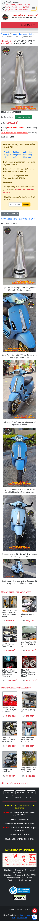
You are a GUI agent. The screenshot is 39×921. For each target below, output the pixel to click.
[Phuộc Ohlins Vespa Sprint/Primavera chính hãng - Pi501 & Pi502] (9, 602)
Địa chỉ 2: (6, 828)
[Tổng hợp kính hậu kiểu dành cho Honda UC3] (29, 728)
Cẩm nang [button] (29, 797)
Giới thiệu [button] (20, 792)
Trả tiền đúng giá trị (7, 154)
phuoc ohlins (22, 917)
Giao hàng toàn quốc (17, 154)
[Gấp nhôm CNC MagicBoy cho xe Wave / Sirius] (9, 728)
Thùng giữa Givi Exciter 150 (8, 770)
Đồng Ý (26, 204)
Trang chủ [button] (9, 792)
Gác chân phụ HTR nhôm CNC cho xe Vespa (28, 644)
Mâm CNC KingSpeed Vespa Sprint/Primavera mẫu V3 (28, 673)
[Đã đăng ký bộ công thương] (19, 890)
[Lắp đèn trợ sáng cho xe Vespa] (9, 634)
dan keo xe (21, 915)
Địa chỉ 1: (6, 812)
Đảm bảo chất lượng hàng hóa (27, 154)
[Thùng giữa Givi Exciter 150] (9, 759)
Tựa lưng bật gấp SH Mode (28, 711)
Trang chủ (5, 34)
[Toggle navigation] (34, 8)
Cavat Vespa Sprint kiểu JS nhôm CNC (18, 219)
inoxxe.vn (26, 909)
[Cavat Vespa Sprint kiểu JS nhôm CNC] (19, 78)
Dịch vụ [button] (31, 792)
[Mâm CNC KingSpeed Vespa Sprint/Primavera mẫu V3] (29, 662)
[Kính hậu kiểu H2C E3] (29, 604)
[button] (4, 78)
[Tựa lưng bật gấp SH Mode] (29, 700)
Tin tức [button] (8, 797)
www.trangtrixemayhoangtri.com (14, 132)
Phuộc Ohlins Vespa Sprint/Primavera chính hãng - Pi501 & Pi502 (9, 613)
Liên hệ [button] (18, 797)
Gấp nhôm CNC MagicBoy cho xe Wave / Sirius (8, 740)
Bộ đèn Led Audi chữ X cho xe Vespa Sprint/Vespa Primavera (9, 673)
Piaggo (14, 34)
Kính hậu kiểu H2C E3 (28, 615)
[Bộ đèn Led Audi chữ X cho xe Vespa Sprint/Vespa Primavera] (9, 662)
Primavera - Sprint (26, 34)
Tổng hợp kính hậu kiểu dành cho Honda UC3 (29, 740)
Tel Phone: (14, 819)
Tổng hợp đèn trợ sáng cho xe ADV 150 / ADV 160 (28, 770)
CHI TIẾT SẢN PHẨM (10, 213)
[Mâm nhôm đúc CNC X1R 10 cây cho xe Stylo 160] (9, 699)
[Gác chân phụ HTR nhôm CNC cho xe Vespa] (29, 633)
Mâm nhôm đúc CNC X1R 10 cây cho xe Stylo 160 (9, 710)
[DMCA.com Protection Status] (19, 897)
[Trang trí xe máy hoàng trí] (19, 17)
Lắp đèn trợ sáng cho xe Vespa (8, 645)
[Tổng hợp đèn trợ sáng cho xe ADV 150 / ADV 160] (29, 758)
